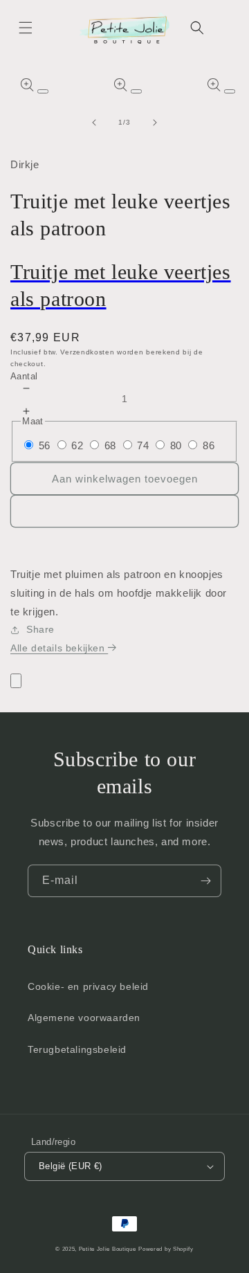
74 (143, 445)
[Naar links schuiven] (94, 122)
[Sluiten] (15, 681)
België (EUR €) (70, 1166)
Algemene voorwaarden (84, 1017)
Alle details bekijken (59, 647)
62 (77, 445)
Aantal (23, 376)
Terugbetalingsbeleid (77, 1049)
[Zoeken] (197, 27)
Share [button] (40, 629)
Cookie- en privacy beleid (88, 986)
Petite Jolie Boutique (107, 1248)
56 (44, 445)
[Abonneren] (205, 881)
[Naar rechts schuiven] (155, 122)
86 (208, 445)
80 (176, 445)
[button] (25, 27)
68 (110, 445)
